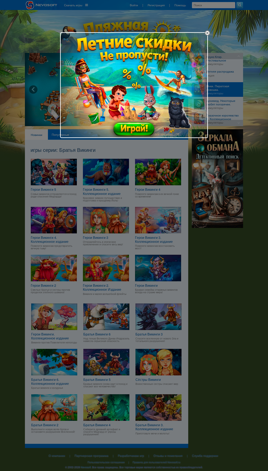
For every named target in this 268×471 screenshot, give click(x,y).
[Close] (207, 33)
